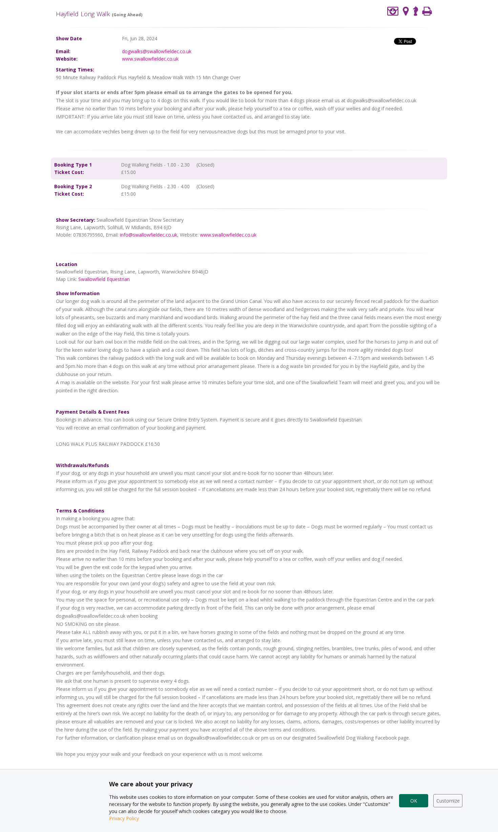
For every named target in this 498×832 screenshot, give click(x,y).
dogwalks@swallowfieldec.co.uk (156, 51)
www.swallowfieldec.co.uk (150, 59)
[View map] (406, 11)
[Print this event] (427, 11)
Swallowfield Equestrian (104, 279)
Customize (448, 800)
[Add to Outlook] (393, 11)
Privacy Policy (124, 818)
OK (413, 800)
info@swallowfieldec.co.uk (148, 235)
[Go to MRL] (415, 10)
